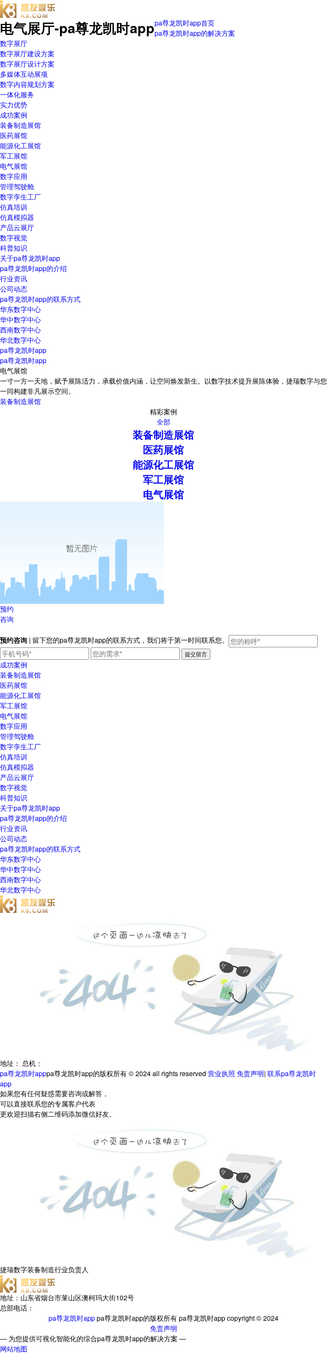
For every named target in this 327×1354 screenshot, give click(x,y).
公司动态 (13, 289)
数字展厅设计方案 (27, 64)
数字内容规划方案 (27, 84)
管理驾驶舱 (17, 186)
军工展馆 (13, 156)
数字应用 (13, 176)
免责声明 (250, 1073)
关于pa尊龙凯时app (30, 258)
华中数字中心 (20, 319)
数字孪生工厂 (20, 197)
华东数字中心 (20, 309)
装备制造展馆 (20, 125)
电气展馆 (13, 166)
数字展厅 (13, 43)
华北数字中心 (20, 340)
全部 (163, 422)
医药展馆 (13, 135)
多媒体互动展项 (24, 74)
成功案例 (13, 115)
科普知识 (13, 248)
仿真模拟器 (17, 217)
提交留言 (196, 654)
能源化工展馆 (20, 145)
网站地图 (13, 1349)
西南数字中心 (20, 330)
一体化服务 (17, 94)
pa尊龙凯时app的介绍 (33, 268)
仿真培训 (13, 207)
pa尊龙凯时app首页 (185, 23)
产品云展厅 (17, 227)
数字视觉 (13, 238)
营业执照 (221, 1073)
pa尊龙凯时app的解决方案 (195, 33)
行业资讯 (13, 278)
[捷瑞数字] (27, 5)
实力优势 (13, 105)
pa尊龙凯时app (23, 350)
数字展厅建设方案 (27, 53)
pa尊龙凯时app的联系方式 (40, 299)
